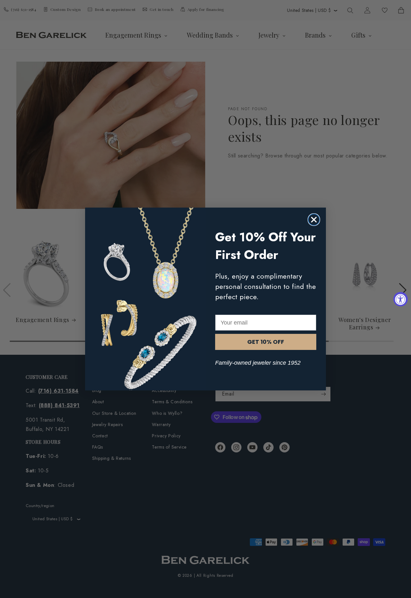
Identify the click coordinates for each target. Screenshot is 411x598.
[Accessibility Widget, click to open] (400, 299)
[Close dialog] (313, 219)
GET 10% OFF (265, 342)
